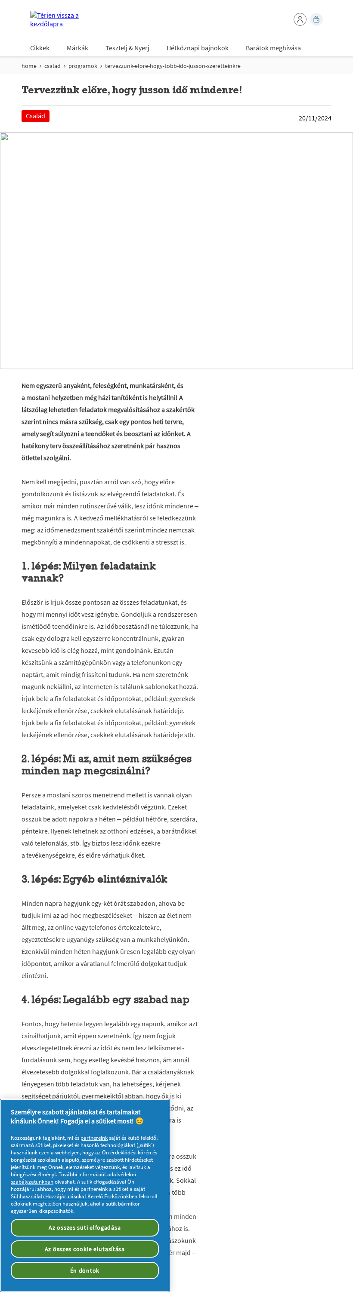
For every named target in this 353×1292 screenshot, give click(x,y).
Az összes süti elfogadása (85, 1227)
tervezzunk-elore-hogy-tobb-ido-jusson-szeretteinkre (173, 66)
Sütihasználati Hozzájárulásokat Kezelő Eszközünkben (74, 1196)
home (29, 66)
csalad (52, 66)
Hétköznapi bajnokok (198, 47)
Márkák (77, 47)
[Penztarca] (316, 19)
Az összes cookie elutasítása (85, 1249)
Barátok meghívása (273, 47)
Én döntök (84, 1270)
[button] (300, 19)
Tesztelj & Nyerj (127, 47)
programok (82, 66)
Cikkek (40, 47)
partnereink (94, 1137)
